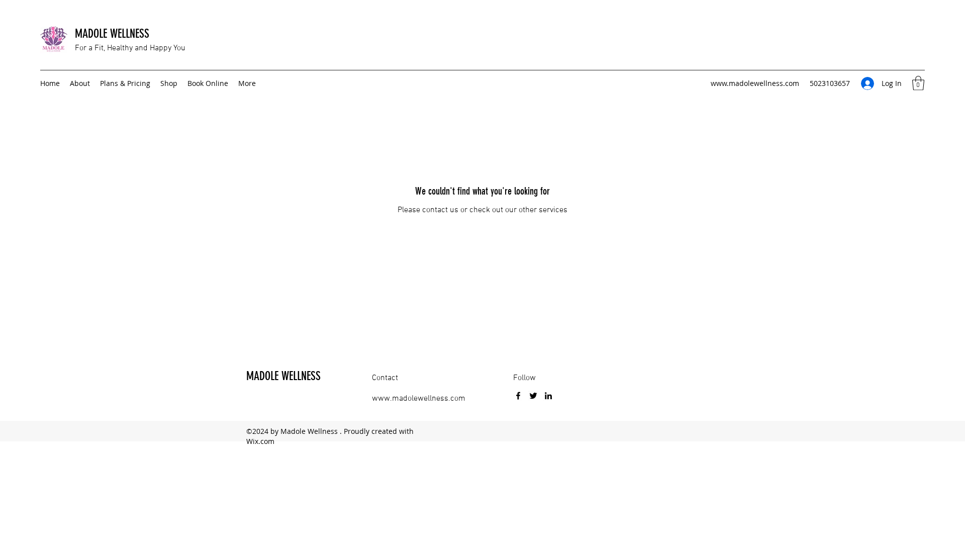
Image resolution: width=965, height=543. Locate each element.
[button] (918, 83)
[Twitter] (533, 396)
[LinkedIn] (548, 396)
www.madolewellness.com (755, 83)
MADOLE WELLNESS (112, 34)
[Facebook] (518, 396)
